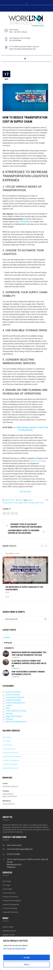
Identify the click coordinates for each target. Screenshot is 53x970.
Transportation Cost (36, 503)
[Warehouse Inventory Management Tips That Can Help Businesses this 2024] (6, 654)
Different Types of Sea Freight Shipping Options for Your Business (26, 525)
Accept (26, 958)
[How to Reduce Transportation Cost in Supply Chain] (25, 97)
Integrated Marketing (10, 768)
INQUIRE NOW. (25, 492)
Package (9, 713)
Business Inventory (13, 692)
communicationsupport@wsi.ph (20, 849)
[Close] (50, 938)
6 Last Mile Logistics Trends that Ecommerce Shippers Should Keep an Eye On (29, 663)
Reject (26, 964)
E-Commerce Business (15, 697)
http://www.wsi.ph (14, 845)
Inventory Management (15, 703)
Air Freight (6, 741)
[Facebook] (4, 513)
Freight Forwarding (13, 700)
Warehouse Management (16, 722)
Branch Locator (8, 927)
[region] (26, 953)
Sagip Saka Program (14, 716)
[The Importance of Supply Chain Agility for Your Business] (25, 570)
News (20, 500)
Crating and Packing (10, 753)
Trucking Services (9, 749)
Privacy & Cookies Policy (16, 949)
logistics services (36, 461)
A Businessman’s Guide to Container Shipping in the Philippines (23, 531)
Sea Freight (7, 737)
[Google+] (8, 513)
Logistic (9, 705)
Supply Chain (23, 503)
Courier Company (13, 695)
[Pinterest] (16, 513)
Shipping (9, 719)
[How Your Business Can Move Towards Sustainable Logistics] (6, 673)
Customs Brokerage (10, 764)
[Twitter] (12, 513)
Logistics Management (11, 760)
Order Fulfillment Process (16, 711)
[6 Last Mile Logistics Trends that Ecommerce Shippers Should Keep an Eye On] (6, 662)
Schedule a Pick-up (9, 931)
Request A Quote (8, 935)
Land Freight (7, 745)
